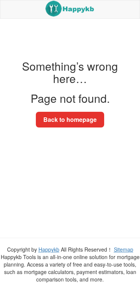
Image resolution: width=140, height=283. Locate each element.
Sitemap (123, 249)
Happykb (48, 249)
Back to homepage (70, 119)
